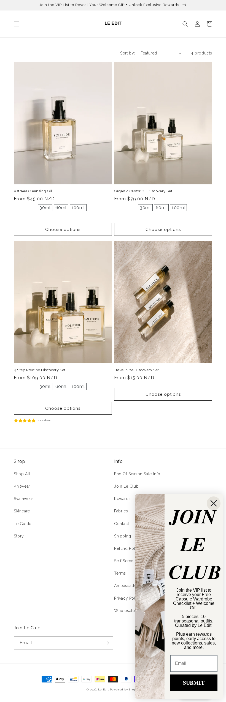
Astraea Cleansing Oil (33, 191)
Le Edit (103, 689)
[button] (16, 24)
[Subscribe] (107, 643)
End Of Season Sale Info (137, 474)
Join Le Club (126, 486)
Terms (120, 573)
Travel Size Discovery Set (136, 370)
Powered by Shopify (124, 689)
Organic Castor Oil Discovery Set (143, 191)
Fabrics (121, 511)
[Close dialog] (213, 503)
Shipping (122, 536)
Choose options (62, 229)
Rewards (122, 498)
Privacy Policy (127, 598)
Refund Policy (127, 548)
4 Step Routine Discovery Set (40, 370)
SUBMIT (194, 683)
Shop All (22, 474)
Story (19, 536)
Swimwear (23, 498)
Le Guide (22, 523)
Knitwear (22, 486)
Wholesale (124, 610)
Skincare (22, 511)
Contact (121, 523)
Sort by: (127, 53)
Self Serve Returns (131, 561)
